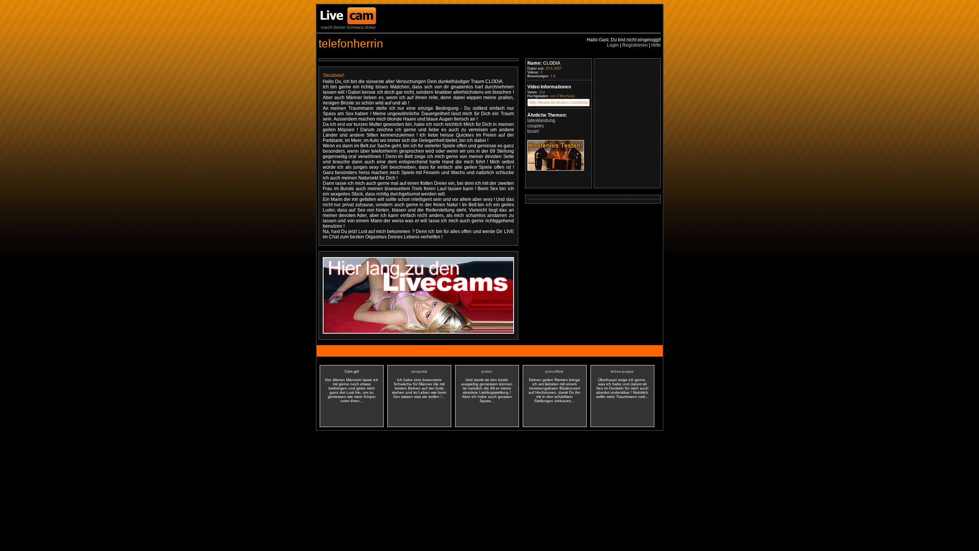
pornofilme (554, 371)
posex (486, 371)
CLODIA (552, 63)
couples (535, 126)
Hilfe (656, 45)
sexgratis (419, 371)
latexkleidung (541, 120)
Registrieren (635, 45)
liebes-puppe (622, 371)
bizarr (533, 131)
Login (613, 45)
